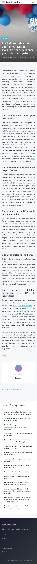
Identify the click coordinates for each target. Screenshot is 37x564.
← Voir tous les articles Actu (11, 389)
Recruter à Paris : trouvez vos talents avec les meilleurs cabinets (18, 507)
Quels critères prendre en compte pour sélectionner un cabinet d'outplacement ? (17, 441)
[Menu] (33, 1)
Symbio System (11, 1)
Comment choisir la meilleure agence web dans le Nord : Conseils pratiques (18, 483)
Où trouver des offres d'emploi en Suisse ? (18, 472)
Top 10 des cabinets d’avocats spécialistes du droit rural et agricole (18, 447)
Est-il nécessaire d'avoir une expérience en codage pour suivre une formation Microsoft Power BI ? (17, 499)
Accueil (4, 65)
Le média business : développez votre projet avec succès (16, 466)
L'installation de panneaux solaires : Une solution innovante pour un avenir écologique (17, 427)
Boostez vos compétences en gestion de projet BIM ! (17, 477)
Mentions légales (7, 548)
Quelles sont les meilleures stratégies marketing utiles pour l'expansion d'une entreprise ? (17, 491)
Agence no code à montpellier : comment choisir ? (17, 460)
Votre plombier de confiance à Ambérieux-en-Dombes (18, 434)
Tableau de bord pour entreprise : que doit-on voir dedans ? (17, 419)
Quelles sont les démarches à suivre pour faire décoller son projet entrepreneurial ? (18, 413)
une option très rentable (22, 306)
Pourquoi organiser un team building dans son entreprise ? (18, 454)
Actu (5, 38)
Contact (4, 552)
